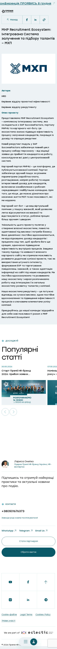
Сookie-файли (9, 614)
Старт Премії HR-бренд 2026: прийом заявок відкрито (16, 372)
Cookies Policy (43, 614)
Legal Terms (26, 614)
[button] (5, 412)
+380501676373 (13, 511)
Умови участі (8, 620)
